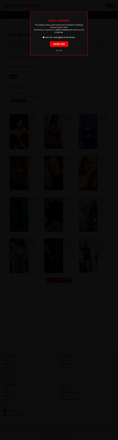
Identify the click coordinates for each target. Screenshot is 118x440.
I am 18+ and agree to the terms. (59, 37)
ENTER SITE (59, 44)
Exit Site (59, 50)
